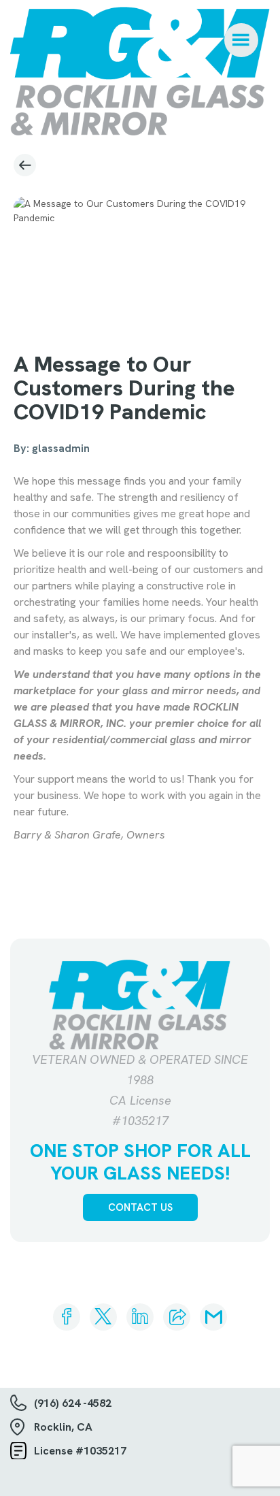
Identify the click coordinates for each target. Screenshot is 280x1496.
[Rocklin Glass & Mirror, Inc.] (140, 71)
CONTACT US (140, 1207)
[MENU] (241, 40)
